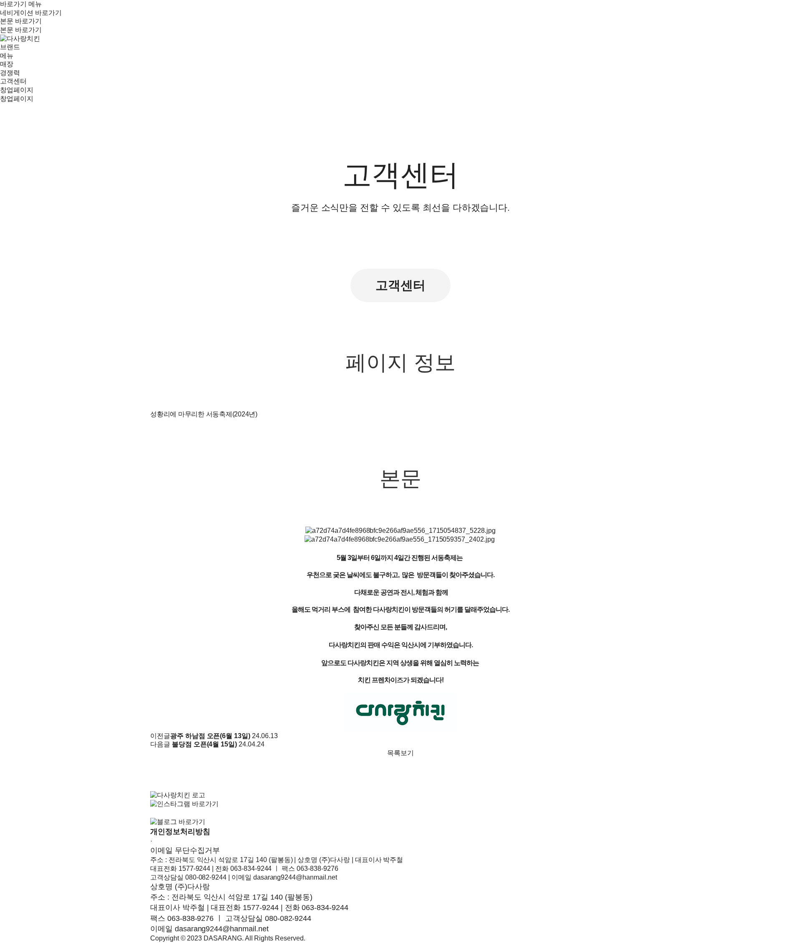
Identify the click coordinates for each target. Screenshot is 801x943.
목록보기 (400, 752)
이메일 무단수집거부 (185, 850)
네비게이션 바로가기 (31, 12)
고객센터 (400, 285)
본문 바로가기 (21, 21)
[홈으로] (20, 38)
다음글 (160, 744)
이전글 (160, 735)
